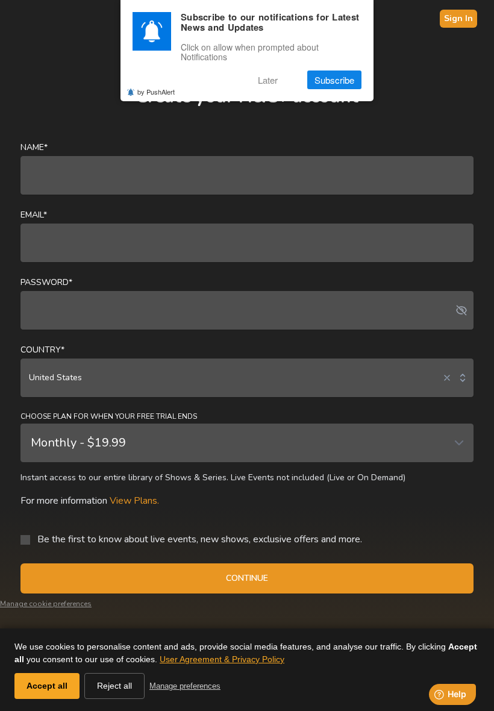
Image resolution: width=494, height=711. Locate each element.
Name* (34, 147)
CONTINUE (247, 578)
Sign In (458, 18)
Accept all (47, 686)
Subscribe (334, 80)
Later (268, 80)
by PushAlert (156, 91)
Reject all (114, 686)
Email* (33, 215)
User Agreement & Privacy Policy (222, 659)
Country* (42, 350)
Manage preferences (184, 686)
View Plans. (134, 500)
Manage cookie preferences (46, 604)
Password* (46, 282)
